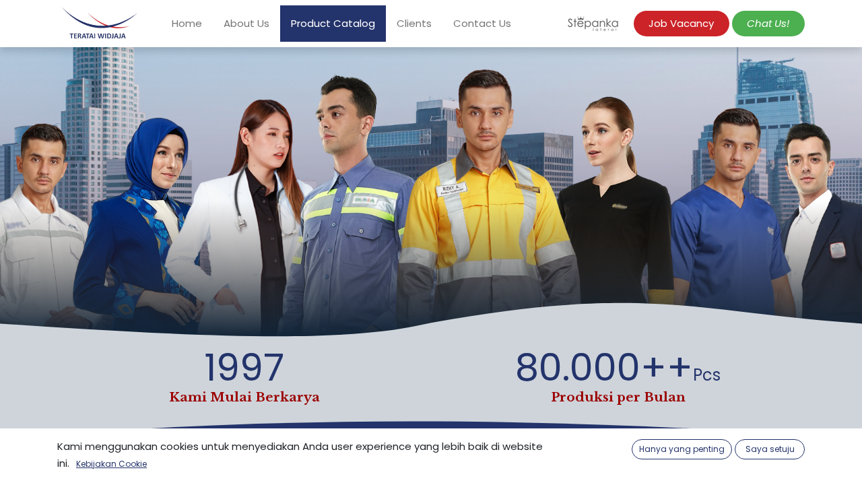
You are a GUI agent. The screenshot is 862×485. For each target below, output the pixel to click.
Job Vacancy (681, 23)
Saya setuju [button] (770, 449)
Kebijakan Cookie (111, 464)
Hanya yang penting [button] (682, 449)
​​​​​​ (768, 23)
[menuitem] (187, 23)
